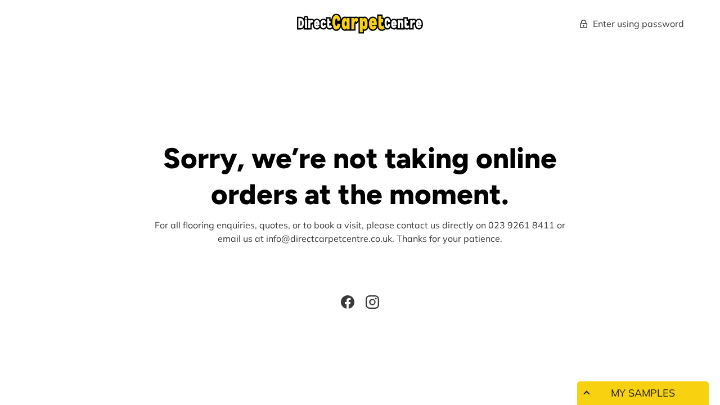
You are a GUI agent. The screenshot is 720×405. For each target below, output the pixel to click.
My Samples (643, 392)
